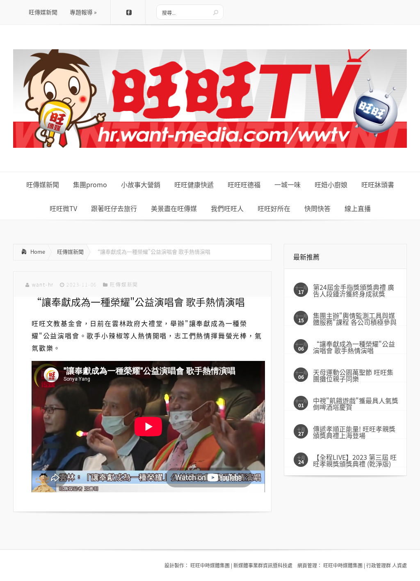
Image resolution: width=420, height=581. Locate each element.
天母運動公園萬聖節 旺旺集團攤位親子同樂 (353, 375)
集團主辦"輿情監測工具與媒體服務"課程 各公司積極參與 (355, 318)
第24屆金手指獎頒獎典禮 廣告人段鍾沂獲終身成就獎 (353, 290)
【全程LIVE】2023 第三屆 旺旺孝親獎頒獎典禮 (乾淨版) (355, 460)
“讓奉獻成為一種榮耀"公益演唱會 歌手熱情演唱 (354, 347)
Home (37, 251)
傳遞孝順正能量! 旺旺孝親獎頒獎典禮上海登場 (354, 432)
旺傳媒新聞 (70, 251)
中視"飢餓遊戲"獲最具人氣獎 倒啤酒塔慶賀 (355, 403)
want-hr (43, 284)
